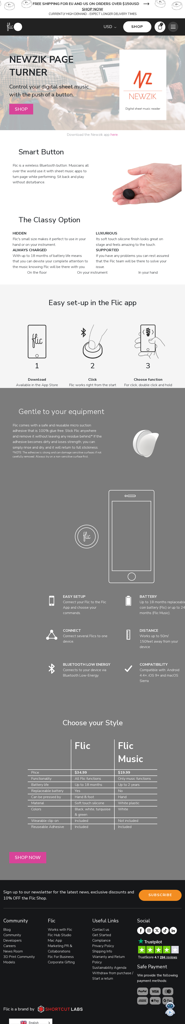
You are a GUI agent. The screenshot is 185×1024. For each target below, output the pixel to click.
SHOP (21, 109)
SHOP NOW (92, 9)
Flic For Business (61, 956)
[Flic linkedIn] (173, 930)
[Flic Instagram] (149, 930)
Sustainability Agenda (109, 967)
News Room (13, 951)
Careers (9, 945)
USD (108, 26)
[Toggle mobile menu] (173, 27)
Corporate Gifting (61, 962)
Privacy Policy (103, 945)
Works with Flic (60, 929)
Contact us (100, 929)
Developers (12, 940)
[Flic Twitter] (157, 930)
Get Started (101, 935)
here (114, 134)
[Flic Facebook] (140, 930)
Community (12, 935)
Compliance (101, 940)
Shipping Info (102, 951)
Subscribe (160, 894)
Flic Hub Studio (59, 935)
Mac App (55, 940)
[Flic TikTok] (165, 930)
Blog (7, 929)
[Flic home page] (14, 26)
